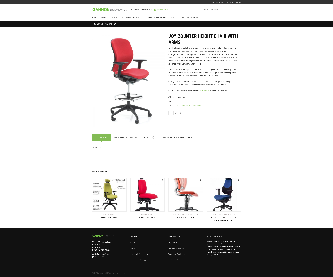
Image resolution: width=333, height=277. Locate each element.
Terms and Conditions (176, 254)
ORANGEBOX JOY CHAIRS (191, 106)
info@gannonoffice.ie (101, 254)
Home (94, 18)
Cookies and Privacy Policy (178, 260)
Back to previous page (105, 24)
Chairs (103, 18)
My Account (230, 2)
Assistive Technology (156, 18)
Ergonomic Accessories (132, 18)
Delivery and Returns (216, 2)
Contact (238, 2)
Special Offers (177, 18)
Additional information (125, 137)
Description (101, 137)
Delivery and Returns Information (177, 137)
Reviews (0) (149, 137)
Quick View (100, 208)
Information (192, 18)
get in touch (203, 90)
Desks (114, 18)
